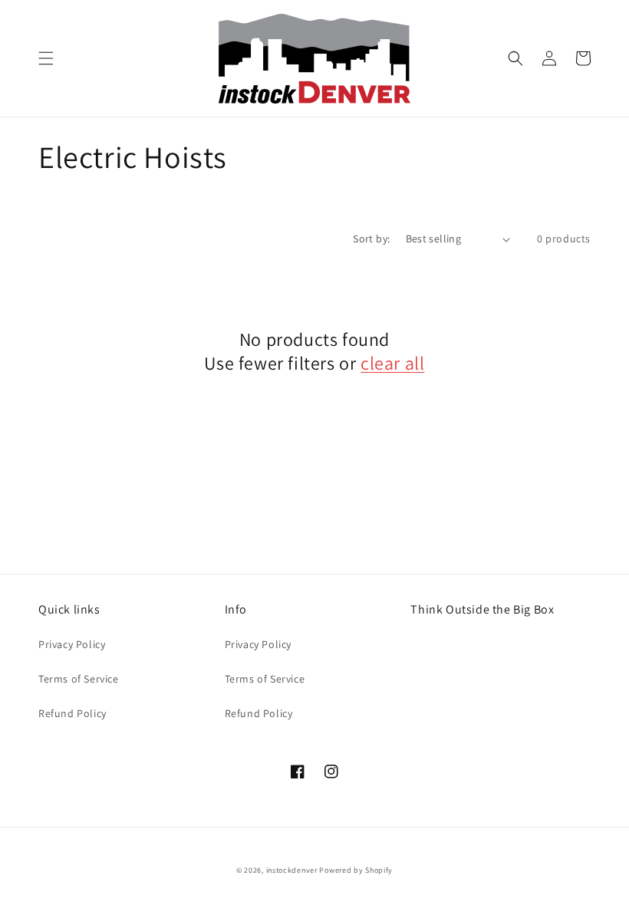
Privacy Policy (71, 644)
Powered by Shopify (356, 870)
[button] (46, 58)
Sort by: (371, 238)
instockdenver (292, 870)
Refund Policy (72, 713)
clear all (392, 363)
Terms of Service (78, 679)
